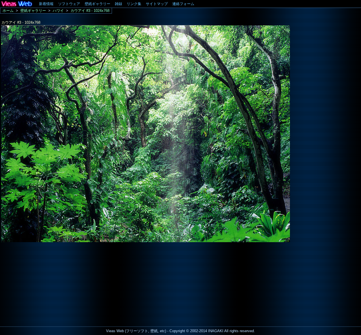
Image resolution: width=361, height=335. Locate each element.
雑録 (118, 4)
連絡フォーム (183, 4)
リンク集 (134, 4)
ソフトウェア (69, 4)
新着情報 (46, 4)
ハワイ (58, 10)
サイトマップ (157, 4)
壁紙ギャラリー (97, 4)
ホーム (8, 10)
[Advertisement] (47, 282)
